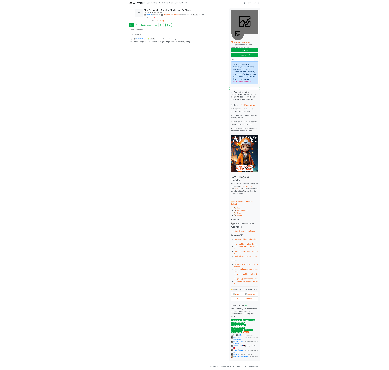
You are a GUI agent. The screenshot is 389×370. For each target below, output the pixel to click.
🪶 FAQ (237, 208)
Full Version (247, 105)
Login (249, 3)
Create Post (163, 3)
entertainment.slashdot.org (153, 12)
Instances (231, 366)
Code (244, 366)
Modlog (246, 332)
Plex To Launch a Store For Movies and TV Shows (167, 10)
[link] (151, 18)
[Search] (244, 3)
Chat (168, 25)
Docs (238, 366)
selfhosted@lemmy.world (164, 21)
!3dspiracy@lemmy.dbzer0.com (246, 279)
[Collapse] (131, 38)
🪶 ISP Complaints (241, 210)
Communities (152, 3)
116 (147, 18)
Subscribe (244, 50)
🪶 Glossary (238, 215)
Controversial (146, 25)
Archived (236, 219)
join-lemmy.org (253, 366)
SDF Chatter (138, 3)
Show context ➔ (135, 34)
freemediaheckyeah (247, 186)
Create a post (244, 55)
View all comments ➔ (137, 30)
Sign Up (256, 3)
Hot (131, 25)
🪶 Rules (237, 213)
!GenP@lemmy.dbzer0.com (244, 231)
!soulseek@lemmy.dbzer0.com (245, 256)
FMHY (237, 189)
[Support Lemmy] (186, 3)
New (155, 25)
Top (137, 25)
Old (161, 25)
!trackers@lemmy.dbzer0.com (245, 244)
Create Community (176, 3)
